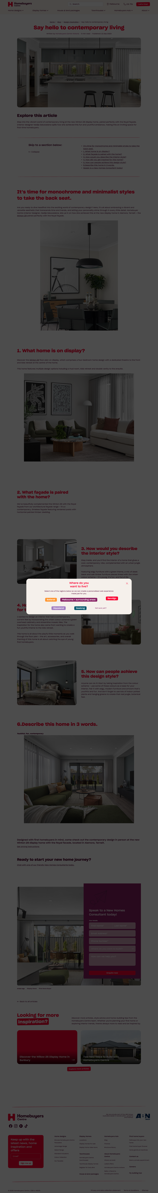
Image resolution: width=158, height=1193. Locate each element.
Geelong (80, 608)
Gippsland (58, 608)
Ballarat (51, 599)
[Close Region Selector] (127, 583)
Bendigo (112, 598)
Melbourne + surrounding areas (79, 599)
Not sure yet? (101, 608)
